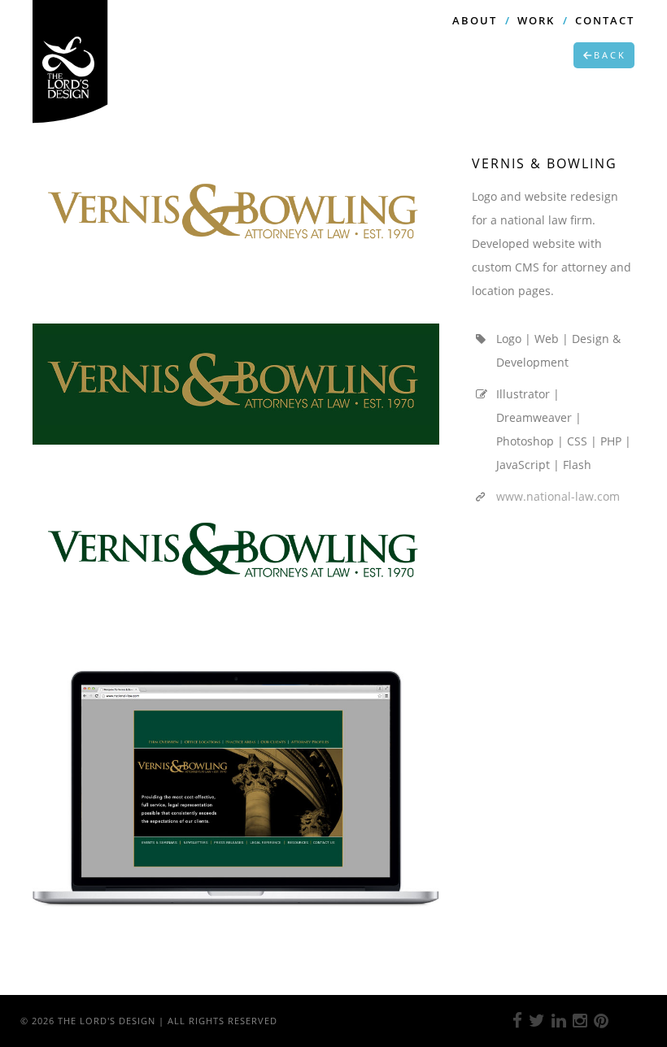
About (474, 20)
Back (610, 55)
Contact (604, 20)
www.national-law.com (558, 496)
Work (536, 20)
